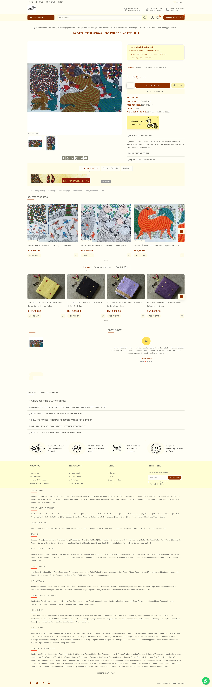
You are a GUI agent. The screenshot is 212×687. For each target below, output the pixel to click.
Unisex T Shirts (96, 514)
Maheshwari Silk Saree (98, 496)
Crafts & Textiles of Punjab (49, 657)
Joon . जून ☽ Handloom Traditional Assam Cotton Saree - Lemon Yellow (44, 304)
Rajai (81, 572)
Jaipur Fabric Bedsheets (58, 572)
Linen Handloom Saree (60, 496)
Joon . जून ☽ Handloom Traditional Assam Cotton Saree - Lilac (124, 304)
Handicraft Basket (116, 601)
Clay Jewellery (103, 540)
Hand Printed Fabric (135, 517)
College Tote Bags (170, 554)
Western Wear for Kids (68, 528)
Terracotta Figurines (38, 616)
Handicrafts (77, 191)
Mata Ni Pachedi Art (64, 639)
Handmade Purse (138, 554)
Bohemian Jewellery (132, 540)
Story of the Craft (89, 168)
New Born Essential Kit (113, 528)
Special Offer (122, 267)
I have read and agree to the (159, 483)
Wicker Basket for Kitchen (41, 590)
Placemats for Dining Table (66, 575)
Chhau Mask (70, 643)
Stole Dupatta (66, 517)
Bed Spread (73, 572)
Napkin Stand (77, 604)
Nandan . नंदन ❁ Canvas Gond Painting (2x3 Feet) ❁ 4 (156, 245)
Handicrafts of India (38, 654)
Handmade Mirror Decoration (115, 616)
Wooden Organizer (150, 616)
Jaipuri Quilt (89, 572)
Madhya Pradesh (91, 191)
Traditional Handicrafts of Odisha (128, 660)
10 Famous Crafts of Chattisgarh (75, 657)
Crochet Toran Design (91, 633)
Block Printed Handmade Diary (63, 666)
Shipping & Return (139, 153)
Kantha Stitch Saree (129, 499)
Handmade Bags (37, 554)
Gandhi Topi (79, 557)
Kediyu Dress (120, 517)
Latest (86, 267)
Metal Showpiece (72, 616)
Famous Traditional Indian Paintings (131, 654)
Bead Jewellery (50, 540)
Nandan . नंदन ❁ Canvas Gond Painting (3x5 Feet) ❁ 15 (35, 359)
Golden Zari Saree (38, 499)
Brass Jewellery (117, 540)
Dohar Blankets (101, 572)
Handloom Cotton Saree (40, 496)
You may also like (102, 267)
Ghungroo (61, 543)
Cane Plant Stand (67, 619)
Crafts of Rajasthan (155, 654)
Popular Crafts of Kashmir (134, 657)
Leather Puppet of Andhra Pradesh (154, 639)
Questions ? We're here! (142, 159)
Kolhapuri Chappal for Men (136, 557)
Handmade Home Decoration (124, 590)
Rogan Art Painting (88, 636)
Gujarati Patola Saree (165, 499)
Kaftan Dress (51, 514)
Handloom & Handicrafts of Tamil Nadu (83, 660)
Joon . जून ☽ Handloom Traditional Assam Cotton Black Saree (84, 304)
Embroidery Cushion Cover (158, 572)
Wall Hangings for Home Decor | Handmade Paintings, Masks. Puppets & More (86, 28)
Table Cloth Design (85, 575)
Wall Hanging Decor (57, 633)
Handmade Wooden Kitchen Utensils (45, 586)
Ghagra (85, 514)
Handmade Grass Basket (133, 601)
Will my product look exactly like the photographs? (58, 426)
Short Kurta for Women (162, 514)
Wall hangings (64, 191)
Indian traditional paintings (127, 28)
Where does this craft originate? (48, 401)
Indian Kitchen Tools (68, 586)
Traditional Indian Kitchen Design (142, 586)
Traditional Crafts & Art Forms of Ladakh (106, 657)
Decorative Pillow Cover (118, 572)
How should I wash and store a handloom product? (58, 413)
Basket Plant (54, 619)
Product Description (141, 135)
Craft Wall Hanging (140, 633)
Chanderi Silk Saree (117, 496)
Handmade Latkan (114, 543)
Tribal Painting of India (121, 636)
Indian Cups (88, 601)
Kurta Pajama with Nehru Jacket (101, 517)
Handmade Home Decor (46, 28)
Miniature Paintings (173, 663)
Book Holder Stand (166, 616)
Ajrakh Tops (146, 514)
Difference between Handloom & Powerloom (73, 663)
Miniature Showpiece (56, 616)
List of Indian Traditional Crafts (60, 654)
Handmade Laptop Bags (53, 557)
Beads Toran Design (74, 633)
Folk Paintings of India (106, 654)
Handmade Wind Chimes (111, 633)
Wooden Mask (58, 643)
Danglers (41, 543)
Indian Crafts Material (40, 666)
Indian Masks (46, 643)
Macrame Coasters (63, 604)
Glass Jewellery (37, 540)
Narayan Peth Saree (134, 496)
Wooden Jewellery (78, 540)
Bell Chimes (127, 633)
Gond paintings (40, 191)
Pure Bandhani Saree (146, 499)
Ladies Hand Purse (81, 554)
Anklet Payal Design (163, 540)
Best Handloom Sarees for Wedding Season (111, 663)
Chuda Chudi (101, 543)
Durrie (52, 575)
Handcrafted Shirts (111, 514)
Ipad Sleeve (68, 557)
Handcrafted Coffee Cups (72, 601)
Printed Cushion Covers (138, 572)
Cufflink (111, 557)
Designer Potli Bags (154, 554)
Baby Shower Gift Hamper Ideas (90, 528)
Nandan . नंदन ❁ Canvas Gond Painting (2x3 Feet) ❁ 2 (50, 245)
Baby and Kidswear (38, 528)
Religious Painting (151, 636)
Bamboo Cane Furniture (65, 622)
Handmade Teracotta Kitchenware (114, 586)
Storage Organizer (135, 616)
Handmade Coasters (47, 604)
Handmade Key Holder (39, 619)
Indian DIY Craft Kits (108, 666)
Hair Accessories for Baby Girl (154, 528)
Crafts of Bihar (107, 660)
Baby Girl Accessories (132, 528)
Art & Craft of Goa (154, 657)
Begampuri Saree (151, 496)
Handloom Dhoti (80, 517)
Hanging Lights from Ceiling (99, 619)
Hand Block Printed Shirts (130, 514)
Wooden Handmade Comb (88, 666)
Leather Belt (90, 557)
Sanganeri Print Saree (46, 502)
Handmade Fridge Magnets (84, 590)
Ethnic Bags (94, 554)
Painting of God (137, 636)
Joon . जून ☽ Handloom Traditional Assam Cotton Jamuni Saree (164, 304)
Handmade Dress (37, 514)
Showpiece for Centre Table (91, 616)
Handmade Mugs (100, 601)
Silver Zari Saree (53, 499)
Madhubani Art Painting (130, 639)
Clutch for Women (66, 554)
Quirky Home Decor (103, 590)
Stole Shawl (54, 517)
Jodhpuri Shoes (154, 557)
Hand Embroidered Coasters (156, 601)
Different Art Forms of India (85, 654)
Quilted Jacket (42, 517)
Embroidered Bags (108, 554)
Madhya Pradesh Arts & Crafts (54, 660)
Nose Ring (71, 543)
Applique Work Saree (110, 499)
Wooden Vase (81, 619)
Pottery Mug (56, 601)
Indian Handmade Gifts (159, 666)
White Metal (92, 540)
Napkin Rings (89, 604)
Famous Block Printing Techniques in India (147, 663)
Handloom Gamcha (102, 575)
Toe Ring (79, 543)
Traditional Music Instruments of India (133, 666)
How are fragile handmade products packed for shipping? (61, 420)
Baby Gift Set (52, 528)
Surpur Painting (98, 639)
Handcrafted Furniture (45, 622)
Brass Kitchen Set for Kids (166, 586)
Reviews (127, 168)
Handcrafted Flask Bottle (40, 601)
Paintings (52, 191)
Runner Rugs (43, 575)
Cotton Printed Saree (69, 499)
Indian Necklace (147, 540)
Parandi (126, 543)
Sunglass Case (36, 557)
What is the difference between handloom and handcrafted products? (68, 407)
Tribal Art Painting (104, 636)
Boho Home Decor (83, 622)
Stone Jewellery (63, 540)
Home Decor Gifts (143, 590)
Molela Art (153, 633)
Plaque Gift (163, 633)
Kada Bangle (51, 543)
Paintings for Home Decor (70, 636)
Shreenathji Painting (47, 639)
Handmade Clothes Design (154, 517)
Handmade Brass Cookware (88, 586)
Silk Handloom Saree (79, 496)
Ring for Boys (89, 543)
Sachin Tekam (146, 101)
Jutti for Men (120, 557)
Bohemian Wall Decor (39, 633)
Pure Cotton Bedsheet (39, 572)
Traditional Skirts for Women (69, 514)
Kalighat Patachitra (112, 639)
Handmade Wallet (123, 554)
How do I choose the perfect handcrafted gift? (56, 432)
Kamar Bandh (101, 557)
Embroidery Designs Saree (90, 499)
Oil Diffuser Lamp (118, 619)
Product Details (110, 168)
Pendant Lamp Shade (134, 619)
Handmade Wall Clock (49, 636)
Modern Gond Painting (81, 639)
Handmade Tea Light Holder (155, 619)
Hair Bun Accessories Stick (140, 543)
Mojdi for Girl (166, 557)
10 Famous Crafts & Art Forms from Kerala (159, 660)
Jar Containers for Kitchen (62, 590)
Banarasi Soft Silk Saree (169, 496)
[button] (30, 231)
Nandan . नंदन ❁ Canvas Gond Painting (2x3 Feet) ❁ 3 (103, 245)
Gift (102, 191)
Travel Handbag (51, 554)
